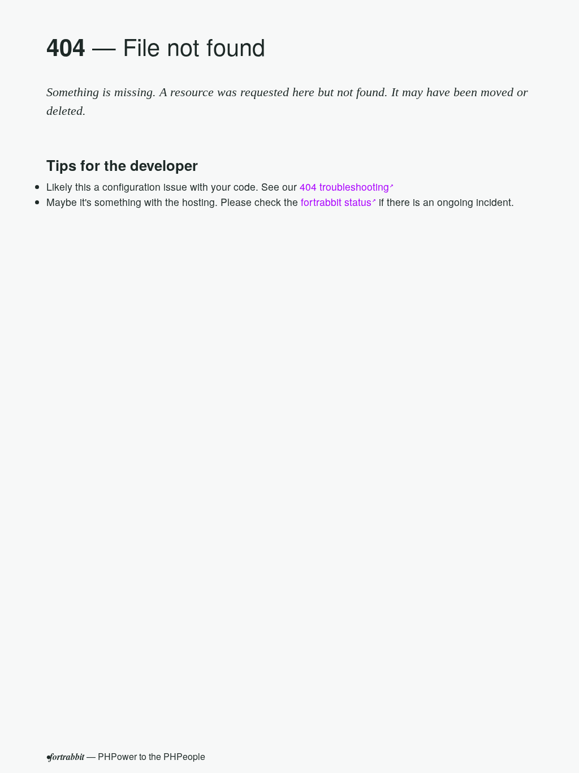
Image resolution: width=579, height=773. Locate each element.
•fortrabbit (65, 756)
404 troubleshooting (344, 186)
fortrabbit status (336, 202)
